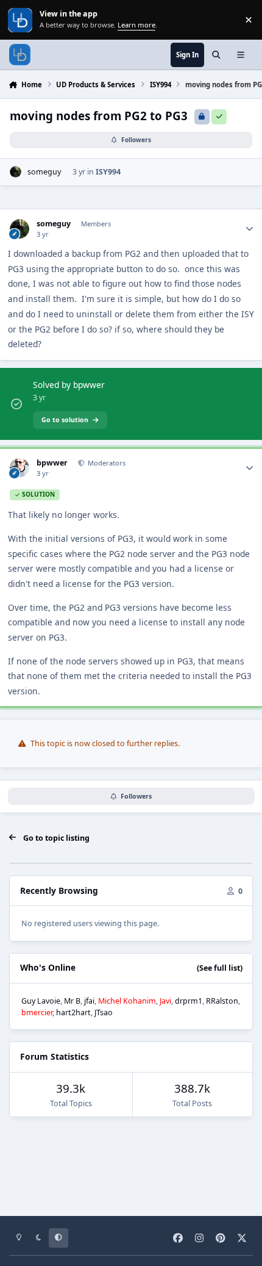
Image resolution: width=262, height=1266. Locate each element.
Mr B (72, 1001)
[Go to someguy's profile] (15, 172)
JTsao (103, 1012)
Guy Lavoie (40, 1001)
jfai (89, 1001)
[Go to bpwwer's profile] (19, 467)
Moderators (106, 462)
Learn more (21, 20)
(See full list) (220, 968)
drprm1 (188, 1001)
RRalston (222, 1001)
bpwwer (52, 463)
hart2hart (73, 1012)
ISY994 (108, 172)
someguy (44, 172)
